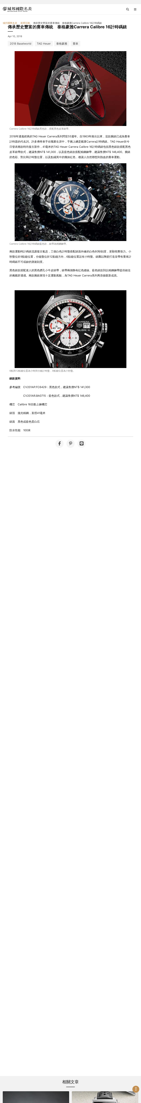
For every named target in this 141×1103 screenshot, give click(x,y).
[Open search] (127, 9)
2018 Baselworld (20, 43)
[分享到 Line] (81, 444)
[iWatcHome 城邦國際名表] (17, 9)
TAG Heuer (44, 43)
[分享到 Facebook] (59, 444)
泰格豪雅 (61, 43)
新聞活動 (25, 22)
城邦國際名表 (10, 22)
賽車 (75, 43)
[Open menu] (135, 9)
